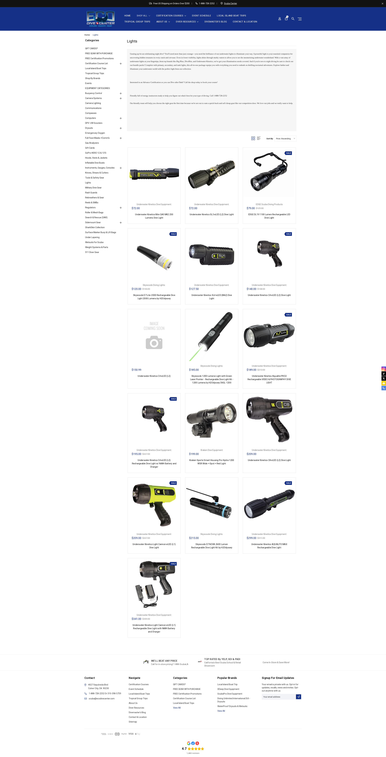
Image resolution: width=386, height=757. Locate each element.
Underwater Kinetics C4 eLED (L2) (154, 376)
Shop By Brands (92, 78)
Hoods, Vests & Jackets (96, 158)
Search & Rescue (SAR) (96, 217)
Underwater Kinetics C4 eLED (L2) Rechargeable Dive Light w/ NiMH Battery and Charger (154, 463)
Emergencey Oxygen (95, 133)
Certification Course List (96, 63)
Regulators (90, 207)
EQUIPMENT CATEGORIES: (97, 88)
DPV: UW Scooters (93, 123)
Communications (93, 108)
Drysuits (89, 128)
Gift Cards (90, 148)
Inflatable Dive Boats (95, 163)
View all (177, 708)
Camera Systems (93, 98)
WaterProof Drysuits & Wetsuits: (232, 706)
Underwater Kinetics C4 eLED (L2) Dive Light (269, 295)
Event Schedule (201, 16)
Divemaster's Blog (216, 22)
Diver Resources (186, 22)
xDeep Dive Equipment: (228, 689)
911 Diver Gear (92, 252)
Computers (90, 118)
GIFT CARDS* (91, 48)
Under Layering (92, 237)
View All (221, 711)
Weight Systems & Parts (96, 247)
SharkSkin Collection (95, 227)
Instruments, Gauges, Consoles (100, 168)
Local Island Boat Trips (231, 16)
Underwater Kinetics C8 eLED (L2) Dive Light (269, 460)
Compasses (90, 113)
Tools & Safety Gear (94, 177)
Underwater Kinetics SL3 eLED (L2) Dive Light (212, 214)
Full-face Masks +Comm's (97, 138)
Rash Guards (91, 192)
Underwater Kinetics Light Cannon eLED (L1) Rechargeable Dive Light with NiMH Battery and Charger (154, 628)
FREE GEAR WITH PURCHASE (99, 53)
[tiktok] (383, 373)
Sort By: (269, 138)
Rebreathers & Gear (94, 197)
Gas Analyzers (92, 143)
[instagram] (383, 369)
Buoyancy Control (93, 93)
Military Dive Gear (93, 187)
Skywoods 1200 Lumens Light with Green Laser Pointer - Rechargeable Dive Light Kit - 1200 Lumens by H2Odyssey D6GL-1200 (211, 379)
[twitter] (383, 378)
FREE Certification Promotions (99, 58)
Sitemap (133, 722)
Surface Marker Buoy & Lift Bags (100, 232)
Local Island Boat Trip (227, 684)
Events (88, 83)
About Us (162, 22)
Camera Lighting (93, 103)
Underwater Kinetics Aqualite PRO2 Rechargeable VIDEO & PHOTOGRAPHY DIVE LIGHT (269, 379)
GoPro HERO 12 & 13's (95, 153)
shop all (142, 16)
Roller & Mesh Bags (94, 212)
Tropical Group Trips (137, 22)
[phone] (383, 388)
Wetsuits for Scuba (94, 242)
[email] (383, 383)
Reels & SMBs (91, 202)
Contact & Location (245, 22)
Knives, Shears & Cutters (96, 173)
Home (127, 16)
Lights (95, 35)
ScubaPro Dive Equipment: (230, 694)
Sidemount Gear (93, 222)
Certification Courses (170, 16)
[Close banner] (382, 3)
